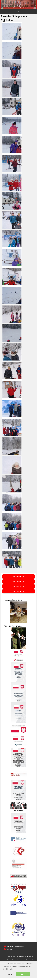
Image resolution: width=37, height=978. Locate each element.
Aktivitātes (20, 956)
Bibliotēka (10, 960)
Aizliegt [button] (11, 974)
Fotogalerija (29, 956)
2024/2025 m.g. (18, 581)
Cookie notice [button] (8, 969)
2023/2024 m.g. (18, 586)
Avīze (17, 960)
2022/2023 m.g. (18, 591)
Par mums (11, 956)
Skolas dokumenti (27, 960)
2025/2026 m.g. (18, 576)
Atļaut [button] (23, 974)
